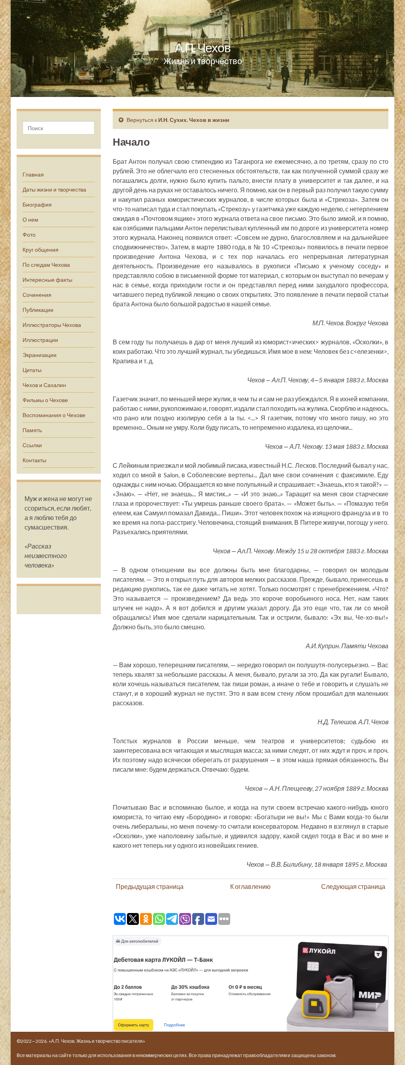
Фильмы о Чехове (45, 400)
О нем (30, 219)
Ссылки (32, 445)
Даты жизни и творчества (54, 189)
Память (32, 430)
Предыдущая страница (150, 886)
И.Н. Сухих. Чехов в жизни (193, 119)
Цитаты (32, 369)
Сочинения (37, 294)
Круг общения (41, 249)
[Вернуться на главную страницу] (202, 48)
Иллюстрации (40, 339)
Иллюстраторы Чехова (52, 324)
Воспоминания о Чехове (54, 415)
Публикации (38, 309)
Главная (33, 174)
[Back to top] (387, 1047)
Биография (37, 204)
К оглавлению (250, 886)
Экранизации (40, 354)
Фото (29, 234)
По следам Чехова (46, 264)
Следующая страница (353, 886)
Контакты (34, 460)
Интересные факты (47, 279)
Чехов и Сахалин (44, 385)
